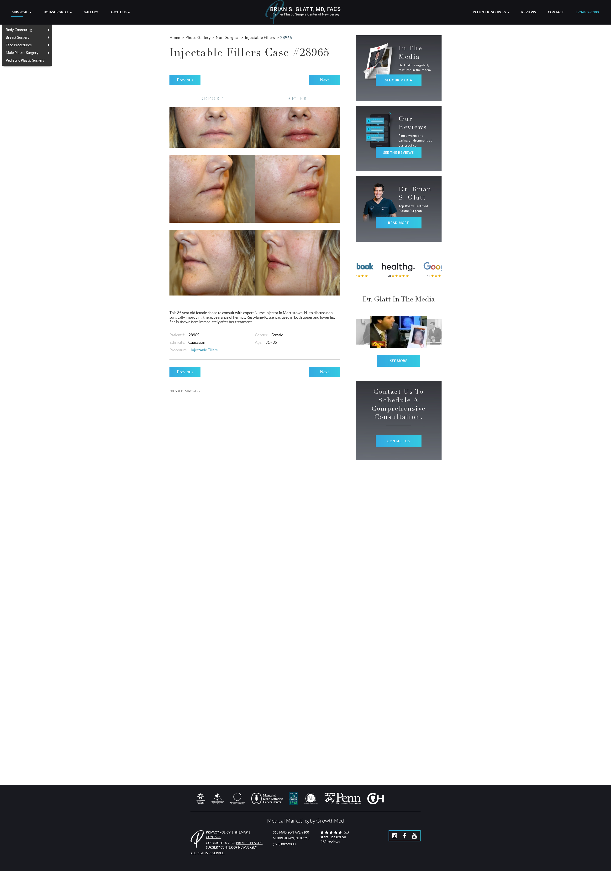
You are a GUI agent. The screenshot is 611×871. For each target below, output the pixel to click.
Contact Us (398, 441)
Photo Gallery (198, 37)
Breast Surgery (18, 37)
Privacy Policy (218, 832)
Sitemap (241, 832)
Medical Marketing (288, 821)
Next (324, 79)
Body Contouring (19, 30)
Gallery (91, 12)
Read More (398, 223)
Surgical (20, 12)
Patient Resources (490, 12)
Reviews (528, 12)
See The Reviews (398, 152)
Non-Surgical (56, 12)
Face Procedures (19, 45)
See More (398, 361)
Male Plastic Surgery (22, 53)
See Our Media (398, 80)
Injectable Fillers (260, 37)
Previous (185, 79)
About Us (119, 12)
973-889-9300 (587, 12)
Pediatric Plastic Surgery (25, 60)
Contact (556, 12)
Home (174, 37)
